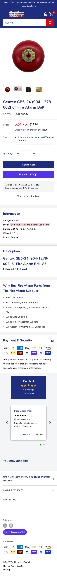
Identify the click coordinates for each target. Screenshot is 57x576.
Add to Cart (28, 164)
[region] (28, 422)
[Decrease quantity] (18, 153)
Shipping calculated (25, 129)
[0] (51, 14)
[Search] (50, 22)
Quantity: (8, 153)
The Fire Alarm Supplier (13, 566)
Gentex (7, 114)
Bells (16, 220)
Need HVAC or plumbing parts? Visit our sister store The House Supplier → (28, 4)
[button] (7, 422)
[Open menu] (4, 14)
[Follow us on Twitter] (5, 525)
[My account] (45, 14)
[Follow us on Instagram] (11, 525)
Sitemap (6, 569)
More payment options (28, 196)
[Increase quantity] (34, 153)
